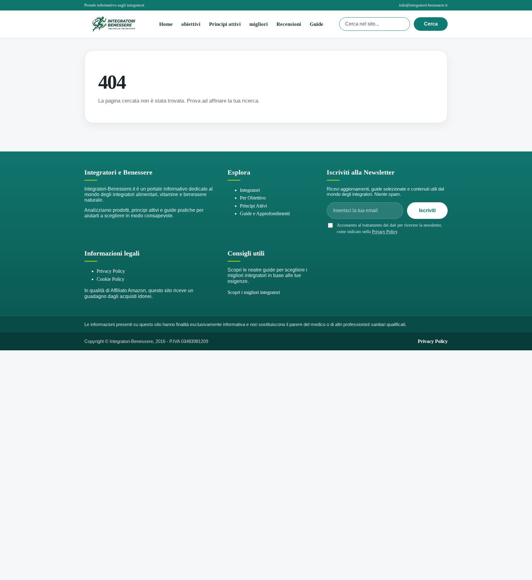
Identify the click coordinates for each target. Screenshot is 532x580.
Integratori (250, 190)
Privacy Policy (384, 231)
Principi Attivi (253, 205)
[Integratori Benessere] (113, 24)
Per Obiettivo (253, 197)
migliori (258, 24)
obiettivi (190, 24)
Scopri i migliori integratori (254, 292)
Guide (316, 24)
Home (166, 24)
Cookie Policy (110, 279)
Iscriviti (427, 210)
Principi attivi (225, 24)
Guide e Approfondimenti (265, 213)
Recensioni (288, 24)
